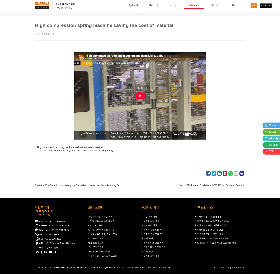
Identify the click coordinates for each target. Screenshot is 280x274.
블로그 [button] (192, 5)
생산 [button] (172, 5)
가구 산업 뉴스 (204, 207)
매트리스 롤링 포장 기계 (152, 234)
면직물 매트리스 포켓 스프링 (101, 229)
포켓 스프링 (95, 207)
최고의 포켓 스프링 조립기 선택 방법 (211, 225)
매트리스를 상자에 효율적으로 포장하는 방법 (215, 243)
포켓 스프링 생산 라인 (151, 225)
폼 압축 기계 (147, 238)
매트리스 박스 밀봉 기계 (152, 243)
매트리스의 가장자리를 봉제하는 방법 (212, 238)
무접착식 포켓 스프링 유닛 (100, 216)
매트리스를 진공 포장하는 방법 (209, 229)
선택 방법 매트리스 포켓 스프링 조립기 (212, 221)
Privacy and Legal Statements (229, 267)
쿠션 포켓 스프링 (96, 247)
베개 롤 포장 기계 (149, 251)
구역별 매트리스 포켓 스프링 (101, 221)
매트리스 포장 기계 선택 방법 (208, 216)
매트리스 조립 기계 (150, 221)
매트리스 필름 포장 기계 (152, 229)
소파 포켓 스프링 (96, 238)
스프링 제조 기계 (149, 216)
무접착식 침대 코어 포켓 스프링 (102, 234)
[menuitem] (133, 5)
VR (253, 5)
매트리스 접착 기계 (150, 256)
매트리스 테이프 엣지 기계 (153, 247)
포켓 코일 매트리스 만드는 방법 (209, 234)
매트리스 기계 (150, 207)
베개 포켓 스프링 (96, 243)
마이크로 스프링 (95, 225)
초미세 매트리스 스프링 (99, 251)
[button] (266, 5)
